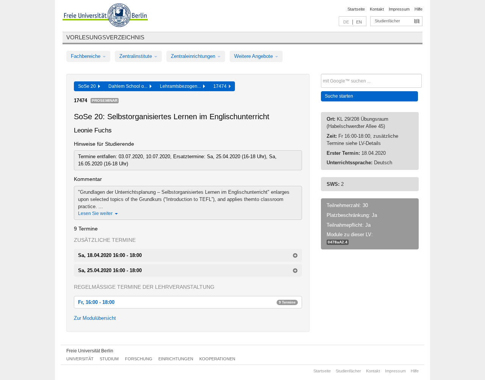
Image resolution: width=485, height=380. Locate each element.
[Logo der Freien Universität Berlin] (105, 16)
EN (359, 22)
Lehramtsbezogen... (181, 86)
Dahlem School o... (129, 86)
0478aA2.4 (337, 242)
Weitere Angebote (254, 56)
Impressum (399, 9)
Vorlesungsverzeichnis (105, 37)
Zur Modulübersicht (95, 318)
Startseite (356, 9)
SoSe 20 (88, 86)
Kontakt (377, 9)
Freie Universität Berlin (89, 351)
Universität (80, 359)
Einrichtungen (175, 359)
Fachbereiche (86, 56)
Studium (109, 359)
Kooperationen (217, 359)
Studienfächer (387, 21)
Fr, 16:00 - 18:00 (187, 302)
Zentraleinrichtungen (194, 56)
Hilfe (418, 9)
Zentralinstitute (136, 56)
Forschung (138, 359)
